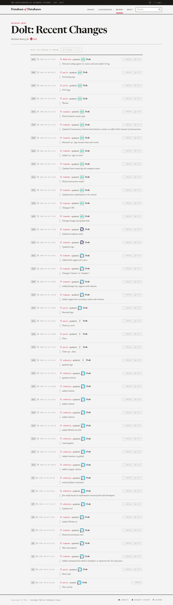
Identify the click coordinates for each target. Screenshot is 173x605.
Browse (90, 10)
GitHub (158, 600)
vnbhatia (67, 360)
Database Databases (26, 9)
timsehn (66, 112)
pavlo (65, 72)
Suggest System (142, 600)
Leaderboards (105, 10)
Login (159, 3)
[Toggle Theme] (150, 2)
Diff (139, 59)
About (130, 10)
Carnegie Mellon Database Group (45, 600)
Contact (125, 600)
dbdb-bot (67, 59)
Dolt (35, 39)
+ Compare (127, 59)
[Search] (159, 9)
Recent (119, 10)
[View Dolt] (83, 59)
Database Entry (18, 23)
